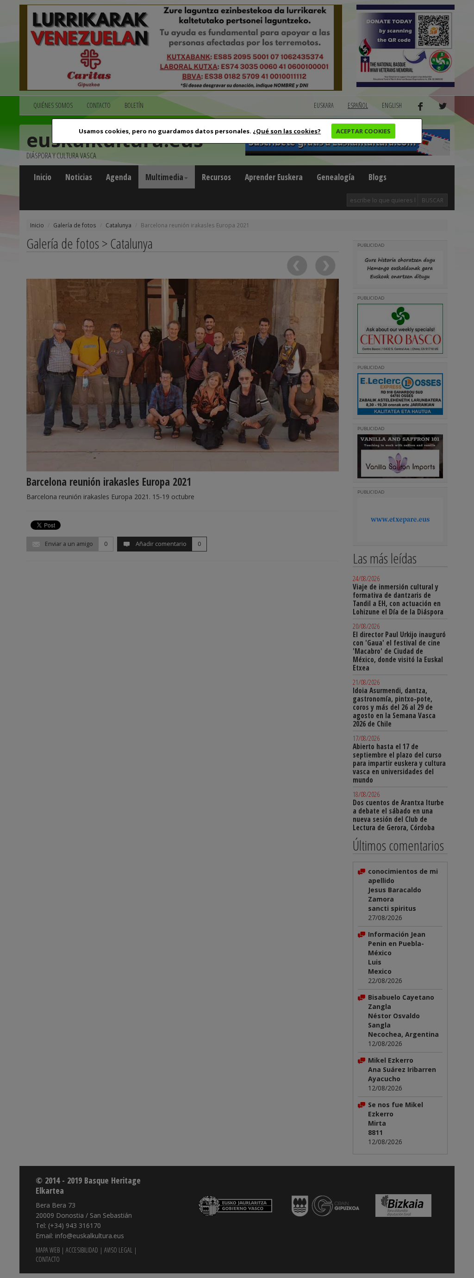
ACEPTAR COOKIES (363, 131)
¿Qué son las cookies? (287, 131)
